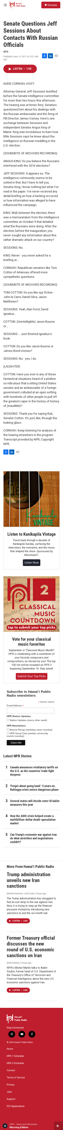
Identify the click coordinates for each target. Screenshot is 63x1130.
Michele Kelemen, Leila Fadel (20, 893)
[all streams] (58, 1126)
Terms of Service (16, 1077)
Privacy (10, 1085)
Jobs (9, 1092)
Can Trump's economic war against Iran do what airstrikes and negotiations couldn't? (33, 838)
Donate (52, 5)
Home (10, 1049)
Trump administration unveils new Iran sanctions (28, 880)
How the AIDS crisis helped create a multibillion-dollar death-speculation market (33, 819)
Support (11, 1099)
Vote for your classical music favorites (31, 642)
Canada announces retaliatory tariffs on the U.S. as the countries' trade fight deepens (34, 771)
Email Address (15, 705)
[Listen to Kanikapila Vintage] (31, 499)
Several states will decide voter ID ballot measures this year (34, 802)
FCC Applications (16, 1106)
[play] (5, 1126)
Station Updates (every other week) (28, 720)
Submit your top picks (31, 676)
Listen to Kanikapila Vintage (31, 534)
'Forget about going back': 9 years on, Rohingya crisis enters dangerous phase (34, 787)
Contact (11, 1070)
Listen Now (32, 562)
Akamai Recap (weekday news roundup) (30, 729)
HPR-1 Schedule (15, 1056)
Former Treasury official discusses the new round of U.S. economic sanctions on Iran (31, 946)
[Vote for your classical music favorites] (31, 604)
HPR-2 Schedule (15, 1063)
